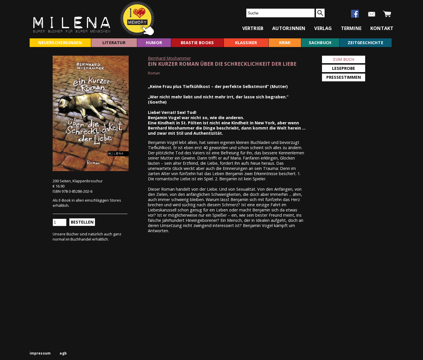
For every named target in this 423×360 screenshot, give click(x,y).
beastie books (197, 42)
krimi (285, 42)
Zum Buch (344, 59)
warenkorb (387, 14)
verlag (323, 28)
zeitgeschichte (365, 42)
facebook (355, 14)
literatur (113, 42)
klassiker (246, 42)
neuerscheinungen (60, 42)
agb (63, 353)
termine (351, 28)
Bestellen (82, 222)
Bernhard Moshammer (169, 58)
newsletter (372, 14)
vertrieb (253, 28)
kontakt (381, 28)
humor (154, 42)
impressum (40, 353)
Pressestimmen (343, 77)
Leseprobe (343, 68)
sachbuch (320, 42)
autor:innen (288, 28)
